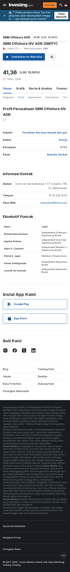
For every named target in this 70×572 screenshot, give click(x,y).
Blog (5, 369)
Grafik (20, 88)
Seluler (7, 376)
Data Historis (52, 97)
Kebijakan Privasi (12, 537)
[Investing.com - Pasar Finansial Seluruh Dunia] (21, 5)
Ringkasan (8, 97)
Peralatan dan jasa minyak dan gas (44, 132)
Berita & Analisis (40, 88)
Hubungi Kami (46, 383)
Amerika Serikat (57, 154)
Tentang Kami (46, 369)
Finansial (63, 88)
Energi (63, 139)
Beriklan (42, 376)
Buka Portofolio (12, 383)
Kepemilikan (34, 97)
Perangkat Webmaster (16, 391)
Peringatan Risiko (12, 549)
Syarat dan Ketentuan (14, 526)
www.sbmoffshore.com (53, 202)
